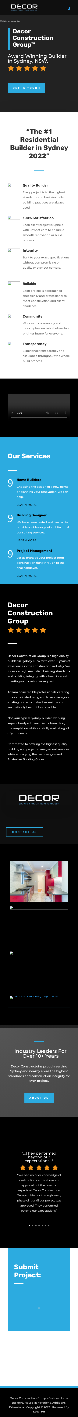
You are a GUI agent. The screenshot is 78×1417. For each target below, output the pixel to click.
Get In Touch (26, 88)
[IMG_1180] (39, 901)
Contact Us (24, 831)
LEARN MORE (27, 505)
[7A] (39, 908)
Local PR (39, 1411)
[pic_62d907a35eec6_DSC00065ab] (39, 954)
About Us (39, 1097)
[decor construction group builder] (34, 996)
